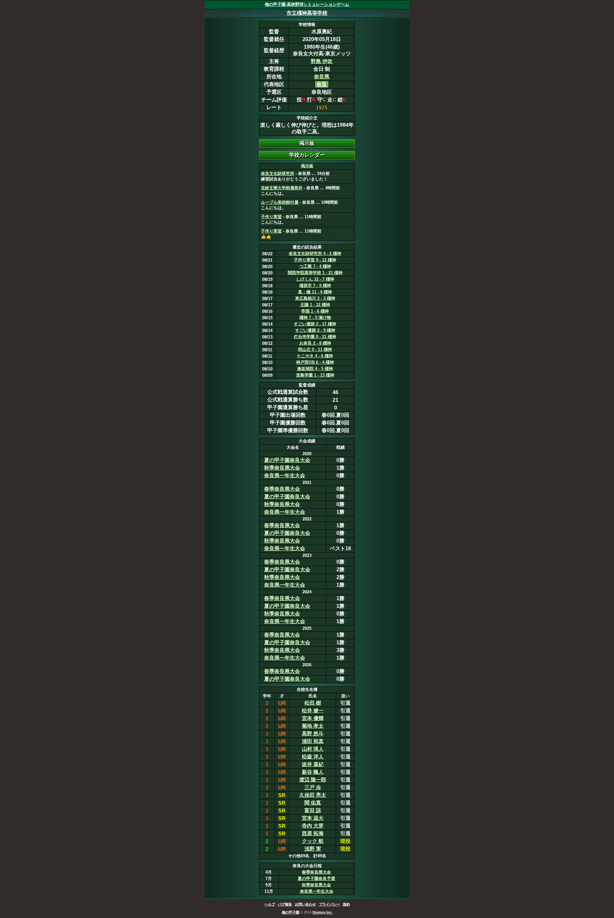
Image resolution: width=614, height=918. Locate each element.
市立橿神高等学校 (307, 13)
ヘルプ (269, 904)
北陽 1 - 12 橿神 (315, 304)
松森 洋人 (313, 756)
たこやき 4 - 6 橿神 (315, 355)
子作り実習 (271, 216)
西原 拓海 (313, 833)
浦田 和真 (313, 741)
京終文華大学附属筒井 (282, 188)
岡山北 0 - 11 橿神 (315, 349)
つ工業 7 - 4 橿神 (315, 266)
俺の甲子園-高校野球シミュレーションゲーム (307, 4)
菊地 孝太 (313, 726)
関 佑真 (312, 802)
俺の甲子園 (290, 912)
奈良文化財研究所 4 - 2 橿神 (315, 253)
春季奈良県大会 (282, 489)
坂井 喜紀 (313, 764)
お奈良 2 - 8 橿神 (315, 343)
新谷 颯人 (313, 772)
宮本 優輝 (313, 718)
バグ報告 (285, 904)
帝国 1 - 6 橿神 (315, 311)
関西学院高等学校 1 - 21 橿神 (315, 272)
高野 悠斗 (313, 733)
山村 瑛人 (313, 749)
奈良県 (321, 76)
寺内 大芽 (313, 825)
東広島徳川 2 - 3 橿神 (315, 298)
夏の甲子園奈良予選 (316, 878)
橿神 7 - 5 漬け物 (315, 317)
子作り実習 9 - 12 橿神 (315, 259)
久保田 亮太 (312, 795)
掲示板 (307, 165)
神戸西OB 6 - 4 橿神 (315, 362)
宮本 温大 (313, 818)
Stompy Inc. (322, 912)
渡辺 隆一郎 (312, 779)
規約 (346, 904)
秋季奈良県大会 (282, 468)
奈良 (322, 84)
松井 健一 (313, 710)
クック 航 (313, 841)
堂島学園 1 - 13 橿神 (315, 375)
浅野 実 (312, 848)
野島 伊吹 (322, 61)
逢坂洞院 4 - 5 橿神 (315, 368)
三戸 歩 (312, 787)
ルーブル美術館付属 (279, 202)
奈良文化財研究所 (277, 173)
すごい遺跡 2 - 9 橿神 (315, 330)
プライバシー (329, 904)
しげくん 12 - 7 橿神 (315, 279)
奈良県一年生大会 (284, 475)
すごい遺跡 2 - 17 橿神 (315, 323)
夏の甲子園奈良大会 (287, 460)
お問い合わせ (305, 904)
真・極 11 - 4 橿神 (315, 291)
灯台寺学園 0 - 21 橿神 (315, 336)
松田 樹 (312, 703)
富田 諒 (312, 810)
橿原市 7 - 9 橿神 (315, 285)
